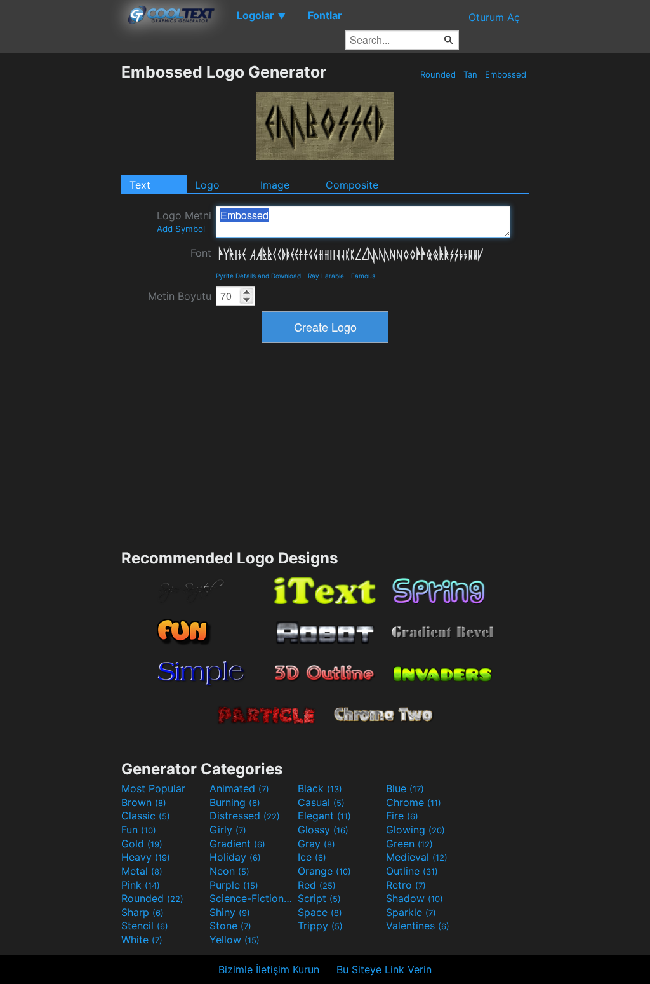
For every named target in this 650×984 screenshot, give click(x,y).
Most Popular (153, 788)
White (141, 939)
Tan (470, 74)
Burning (234, 802)
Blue (405, 788)
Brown (143, 802)
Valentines (417, 925)
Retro (406, 885)
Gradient (237, 843)
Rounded (438, 74)
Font (200, 252)
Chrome (413, 802)
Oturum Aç (494, 17)
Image (274, 185)
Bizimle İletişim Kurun (268, 969)
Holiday (235, 857)
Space (320, 912)
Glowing (415, 829)
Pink (140, 885)
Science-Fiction (252, 898)
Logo (207, 185)
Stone (230, 925)
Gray (316, 843)
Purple (233, 885)
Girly (227, 829)
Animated (239, 788)
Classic (145, 815)
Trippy (320, 925)
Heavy (145, 857)
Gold (141, 843)
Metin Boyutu (179, 296)
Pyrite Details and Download (258, 276)
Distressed (244, 815)
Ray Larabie (326, 276)
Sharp (142, 912)
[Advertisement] (60, 252)
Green (409, 843)
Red (317, 885)
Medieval (417, 857)
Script (319, 898)
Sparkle (411, 912)
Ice (312, 857)
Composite (352, 185)
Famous (363, 276)
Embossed (505, 74)
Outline (412, 871)
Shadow (414, 898)
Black (320, 788)
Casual (321, 802)
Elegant (324, 815)
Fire (402, 815)
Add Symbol (181, 229)
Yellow (234, 939)
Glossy (323, 829)
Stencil (144, 925)
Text (139, 185)
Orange (324, 871)
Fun (138, 829)
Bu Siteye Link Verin (384, 969)
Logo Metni (184, 221)
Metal (141, 871)
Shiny (229, 912)
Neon (229, 871)
